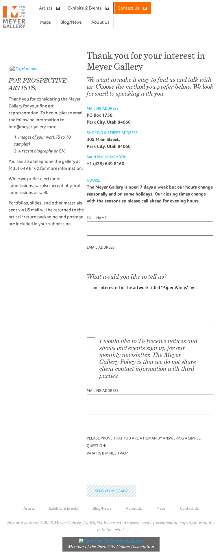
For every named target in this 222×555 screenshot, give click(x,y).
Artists (45, 8)
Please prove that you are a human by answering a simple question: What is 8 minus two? (144, 445)
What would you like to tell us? (126, 276)
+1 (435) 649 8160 (105, 163)
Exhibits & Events (85, 8)
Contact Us (189, 508)
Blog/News (71, 22)
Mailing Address (103, 390)
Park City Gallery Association (125, 547)
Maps (45, 22)
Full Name (97, 217)
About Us (100, 22)
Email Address (100, 247)
